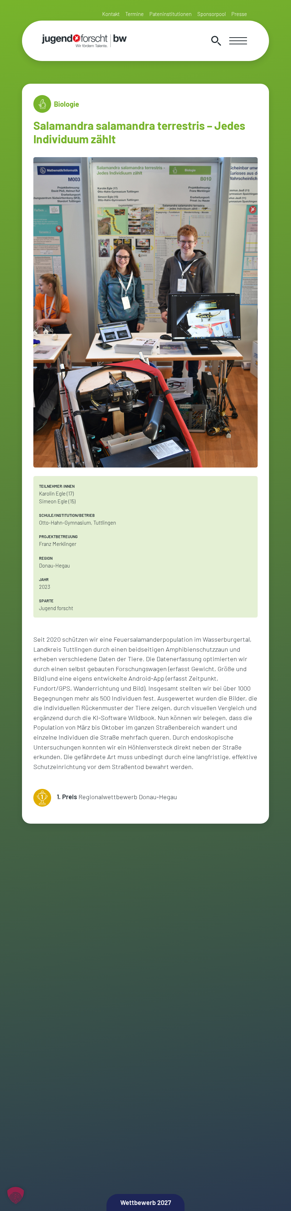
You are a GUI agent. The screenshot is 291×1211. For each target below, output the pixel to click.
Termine (134, 14)
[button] (15, 1195)
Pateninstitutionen (170, 14)
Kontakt (111, 14)
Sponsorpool (211, 14)
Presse (239, 14)
